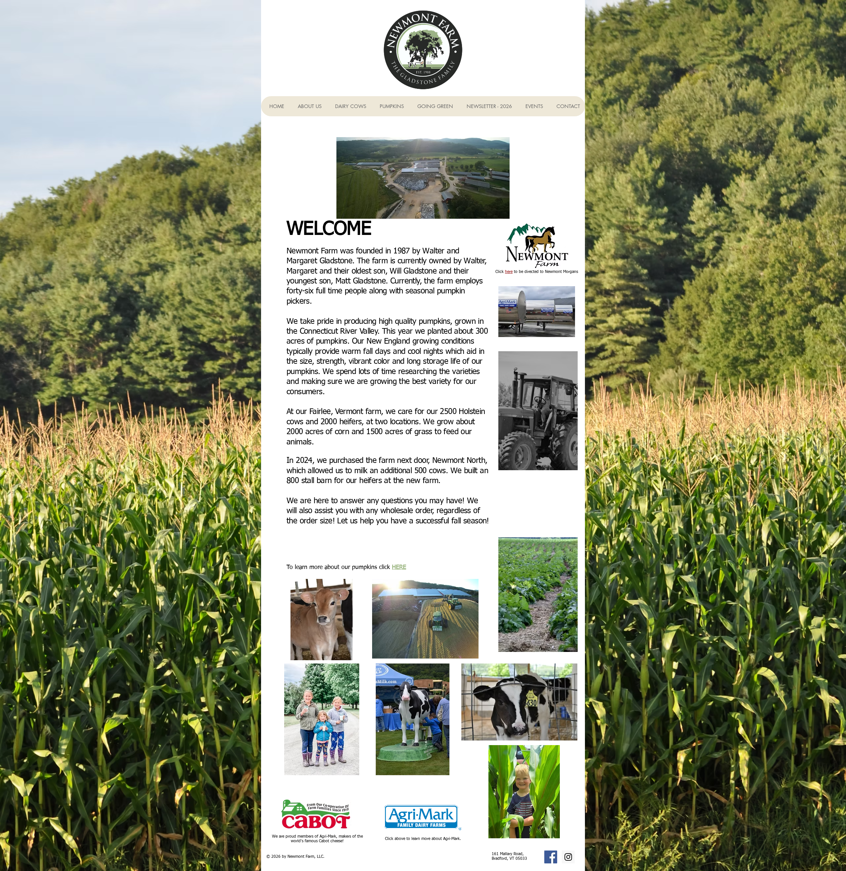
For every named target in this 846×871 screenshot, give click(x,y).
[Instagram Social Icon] (568, 857)
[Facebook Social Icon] (550, 857)
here (509, 272)
